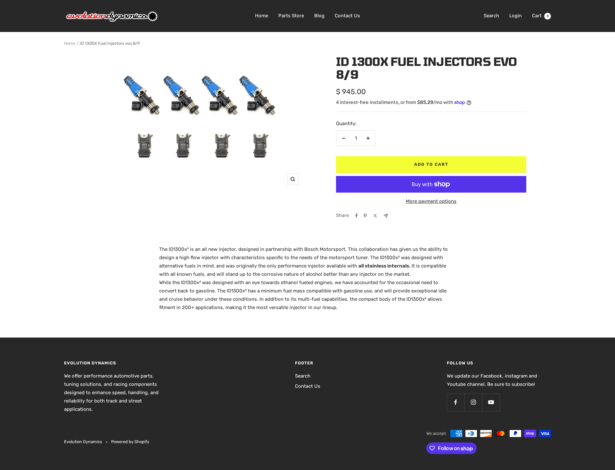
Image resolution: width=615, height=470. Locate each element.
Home (261, 16)
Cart (540, 16)
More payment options (431, 201)
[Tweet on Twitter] (375, 215)
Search (491, 16)
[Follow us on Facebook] (455, 402)
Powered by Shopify (130, 441)
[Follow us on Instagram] (473, 402)
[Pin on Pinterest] (365, 215)
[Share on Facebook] (356, 215)
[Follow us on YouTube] (491, 402)
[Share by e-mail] (386, 216)
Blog (319, 16)
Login (515, 16)
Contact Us (347, 16)
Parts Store (291, 16)
